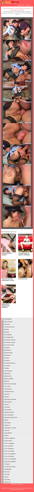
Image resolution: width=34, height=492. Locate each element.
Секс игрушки (9, 448)
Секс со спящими (10, 459)
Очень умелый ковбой (7, 254)
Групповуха (8, 371)
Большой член (9, 345)
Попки (6, 435)
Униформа (7, 469)
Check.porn (20, 484)
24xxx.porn (14, 484)
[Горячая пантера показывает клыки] (8, 268)
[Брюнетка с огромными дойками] (8, 293)
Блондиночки (8, 337)
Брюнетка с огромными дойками (5, 305)
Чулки (6, 477)
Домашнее (8, 376)
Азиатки (7, 324)
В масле (7, 360)
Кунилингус (8, 402)
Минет (6, 420)
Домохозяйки (8, 378)
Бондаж (7, 347)
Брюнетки (7, 350)
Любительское (9, 412)
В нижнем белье (9, 363)
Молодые (7, 422)
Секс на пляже (9, 451)
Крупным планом (10, 399)
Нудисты (7, 425)
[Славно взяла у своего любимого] (25, 243)
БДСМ (6, 329)
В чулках (7, 365)
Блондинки (8, 334)
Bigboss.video (21, 5)
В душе (6, 358)
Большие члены (9, 342)
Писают (7, 430)
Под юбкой (8, 433)
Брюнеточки (8, 352)
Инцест (6, 396)
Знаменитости (9, 391)
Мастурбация (8, 415)
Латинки (7, 407)
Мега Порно (8, 321)
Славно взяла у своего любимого (24, 254)
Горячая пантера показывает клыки (8, 279)
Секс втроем (8, 446)
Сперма (7, 464)
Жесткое (7, 386)
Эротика (7, 479)
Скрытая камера (10, 461)
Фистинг (7, 472)
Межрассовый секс (10, 417)
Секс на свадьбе (10, 453)
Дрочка (6, 381)
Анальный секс (9, 327)
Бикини (6, 332)
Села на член (22, 279)
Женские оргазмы (10, 384)
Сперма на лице (9, 466)
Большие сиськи (9, 340)
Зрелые (7, 394)
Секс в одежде (9, 443)
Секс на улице (9, 456)
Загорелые (8, 389)
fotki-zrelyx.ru (10, 488)
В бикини (7, 355)
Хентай (6, 474)
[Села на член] (25, 268)
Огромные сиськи (10, 428)
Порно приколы (9, 438)
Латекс (6, 404)
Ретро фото (8, 440)
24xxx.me (28, 5)
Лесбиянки (8, 409)
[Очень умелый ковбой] (8, 243)
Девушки (7, 373)
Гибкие (6, 368)
